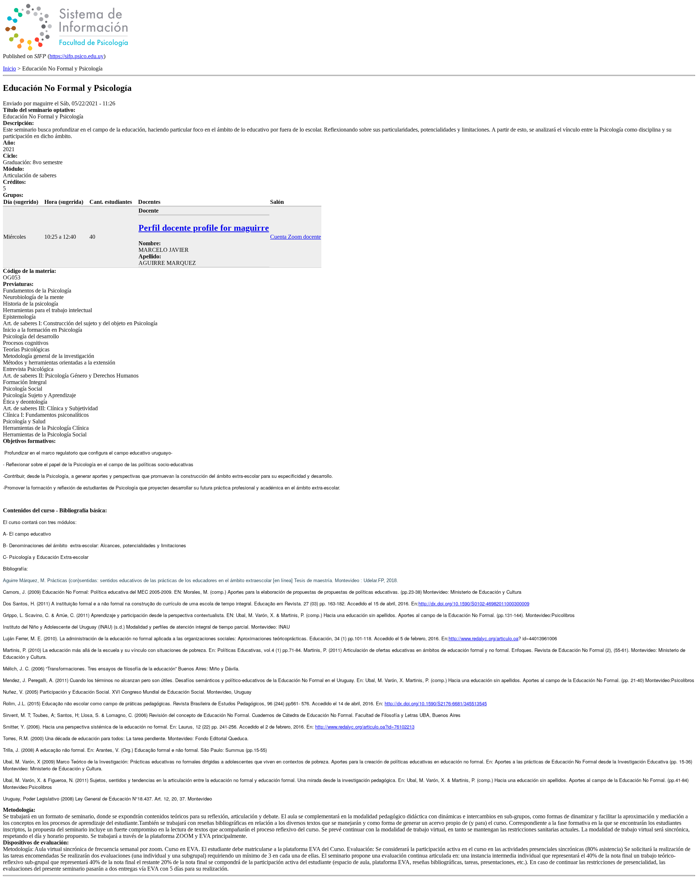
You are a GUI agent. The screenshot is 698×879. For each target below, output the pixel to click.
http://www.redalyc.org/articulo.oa (483, 638)
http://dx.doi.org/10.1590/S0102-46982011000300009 (473, 603)
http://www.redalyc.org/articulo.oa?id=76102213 (364, 726)
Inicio (9, 68)
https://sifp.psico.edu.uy (76, 56)
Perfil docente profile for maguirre (204, 228)
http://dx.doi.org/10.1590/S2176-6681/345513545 (436, 703)
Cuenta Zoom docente (295, 237)
